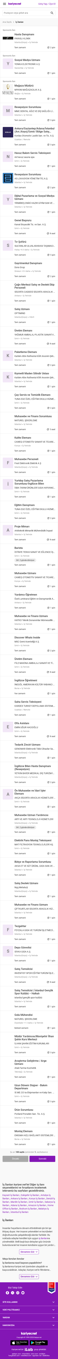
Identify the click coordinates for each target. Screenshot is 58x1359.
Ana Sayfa (7, 22)
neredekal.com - (26, 1355)
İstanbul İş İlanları (19, 1212)
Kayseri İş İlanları (11, 1195)
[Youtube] (22, 1292)
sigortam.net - (37, 1355)
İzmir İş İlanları (36, 1202)
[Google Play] (39, 1342)
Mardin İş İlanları (19, 1202)
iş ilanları (43, 1238)
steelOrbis (46, 1355)
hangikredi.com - (15, 1355)
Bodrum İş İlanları (28, 1208)
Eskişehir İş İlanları (30, 1195)
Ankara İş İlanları (19, 1198)
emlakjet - (42, 1354)
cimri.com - (35, 1354)
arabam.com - (17, 1354)
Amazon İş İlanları (37, 1205)
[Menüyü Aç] (4, 4)
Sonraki (42, 1158)
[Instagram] (17, 1292)
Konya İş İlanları (37, 1198)
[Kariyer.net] (29, 1333)
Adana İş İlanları (19, 1205)
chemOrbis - (26, 1354)
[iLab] (29, 1349)
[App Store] (19, 1342)
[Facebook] (7, 1292)
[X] (12, 1292)
